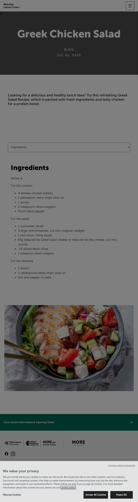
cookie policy (68, 487)
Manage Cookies (12, 494)
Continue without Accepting (121, 465)
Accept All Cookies (96, 494)
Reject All (121, 494)
